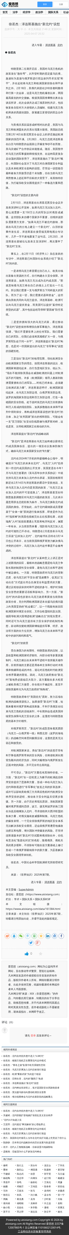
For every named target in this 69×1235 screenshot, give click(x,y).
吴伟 (32, 1199)
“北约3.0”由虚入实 (12, 1119)
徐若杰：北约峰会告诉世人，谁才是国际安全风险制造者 (31, 1087)
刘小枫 (33, 1194)
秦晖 (5, 1165)
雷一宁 (61, 1194)
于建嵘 (6, 1173)
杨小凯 (6, 1207)
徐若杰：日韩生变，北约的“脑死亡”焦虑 (23, 1078)
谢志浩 (33, 1211)
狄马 (32, 1190)
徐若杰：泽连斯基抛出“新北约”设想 (21, 1083)
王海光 (47, 1182)
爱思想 (11, 5)
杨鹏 (5, 1186)
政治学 (39, 12)
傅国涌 (33, 1169)
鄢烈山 (20, 1169)
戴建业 (61, 1178)
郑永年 (33, 1165)
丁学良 (61, 1165)
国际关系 (53, 12)
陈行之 (20, 1165)
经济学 (26, 12)
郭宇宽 (47, 1173)
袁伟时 (47, 1190)
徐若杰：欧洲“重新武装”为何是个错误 (22, 1074)
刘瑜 (60, 1199)
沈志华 (20, 1178)
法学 (15, 12)
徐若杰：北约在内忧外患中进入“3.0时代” (23, 1055)
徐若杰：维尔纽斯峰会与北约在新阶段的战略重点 (28, 1096)
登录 (33, 1035)
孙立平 (47, 1211)
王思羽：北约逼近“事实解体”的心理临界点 (24, 1124)
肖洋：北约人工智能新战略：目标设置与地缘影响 (28, 1146)
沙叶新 (47, 1199)
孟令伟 (47, 1194)
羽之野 (20, 1211)
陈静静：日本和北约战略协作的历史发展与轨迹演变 (29, 1142)
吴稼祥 (33, 1203)
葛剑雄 (6, 1203)
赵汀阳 (47, 1178)
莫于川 (6, 1211)
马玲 (5, 1190)
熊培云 (6, 1194)
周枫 (5, 1199)
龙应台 (47, 1165)
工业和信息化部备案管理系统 (34, 1231)
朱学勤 (33, 1207)
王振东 (20, 1190)
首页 (5, 12)
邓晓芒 (20, 1186)
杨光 (60, 1211)
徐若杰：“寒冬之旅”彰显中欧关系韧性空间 (24, 1065)
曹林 (5, 1169)
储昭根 (20, 1203)
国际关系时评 (42, 899)
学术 (16, 899)
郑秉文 (61, 1207)
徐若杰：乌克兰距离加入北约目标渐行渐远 (24, 1069)
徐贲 (32, 1173)
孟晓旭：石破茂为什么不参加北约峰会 (22, 1151)
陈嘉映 (47, 1169)
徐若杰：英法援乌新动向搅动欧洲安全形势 (24, 1092)
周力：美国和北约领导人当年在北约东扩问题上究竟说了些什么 (34, 1137)
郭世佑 (61, 1186)
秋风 (19, 1194)
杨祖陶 (6, 1178)
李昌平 (6, 1182)
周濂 (60, 1182)
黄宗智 (61, 1169)
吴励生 (20, 1207)
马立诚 (61, 1173)
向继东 (33, 1178)
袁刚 (60, 1203)
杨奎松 (33, 1182)
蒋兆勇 (20, 1199)
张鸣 (19, 1182)
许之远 (47, 1203)
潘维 (46, 1207)
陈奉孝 (47, 1186)
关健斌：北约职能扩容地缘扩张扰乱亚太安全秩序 (28, 1115)
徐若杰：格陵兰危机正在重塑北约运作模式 (24, 1060)
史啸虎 (61, 1190)
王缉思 (33, 1186)
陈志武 (20, 1173)
